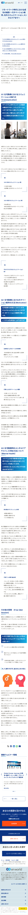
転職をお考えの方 (6, 890)
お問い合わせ (14, 838)
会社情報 (3, 900)
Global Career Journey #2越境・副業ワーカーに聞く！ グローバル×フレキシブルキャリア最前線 (14, 775)
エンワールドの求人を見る (14, 853)
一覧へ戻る (14, 799)
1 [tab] (13, 791)
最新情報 (3, 897)
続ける (22, 908)
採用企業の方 (5, 893)
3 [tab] (14, 791)
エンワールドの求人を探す (18, 884)
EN (21, 2)
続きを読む (6, 788)
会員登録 (14, 823)
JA (18, 2)
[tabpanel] (14, 774)
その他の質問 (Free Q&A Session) (12, 53)
